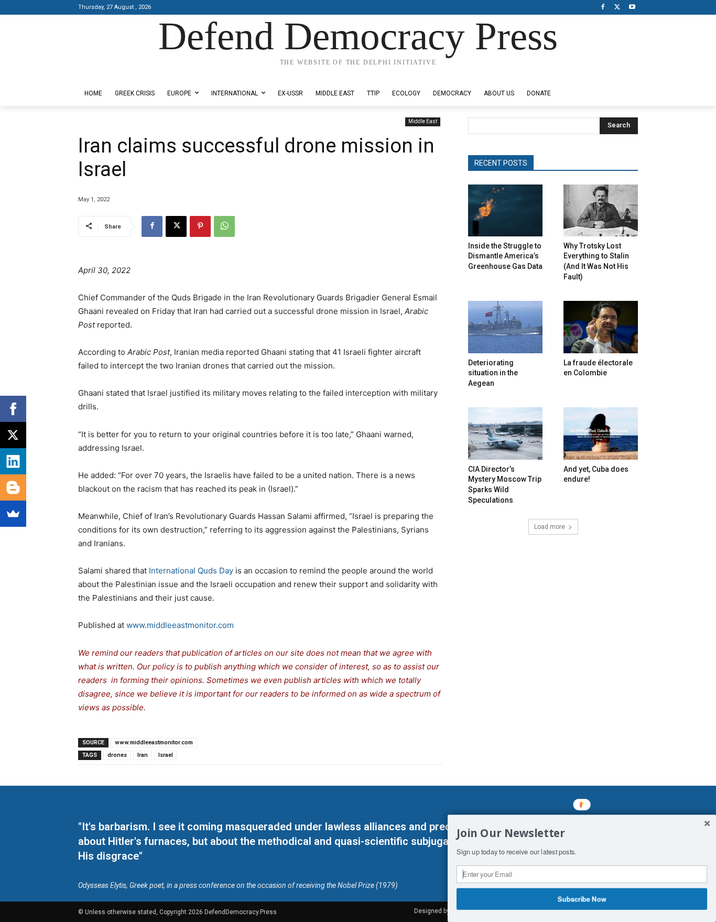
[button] (582, 833)
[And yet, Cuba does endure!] (600, 433)
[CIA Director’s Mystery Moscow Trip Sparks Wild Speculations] (505, 433)
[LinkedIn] (13, 461)
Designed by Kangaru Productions (119, 72)
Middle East (422, 121)
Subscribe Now (582, 898)
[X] (617, 8)
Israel (165, 755)
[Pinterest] (200, 226)
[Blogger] (13, 487)
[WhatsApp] (224, 226)
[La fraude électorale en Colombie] (600, 327)
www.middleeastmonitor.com (180, 625)
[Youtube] (632, 8)
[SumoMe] (13, 514)
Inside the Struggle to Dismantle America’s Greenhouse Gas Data (505, 256)
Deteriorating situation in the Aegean (493, 373)
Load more (549, 526)
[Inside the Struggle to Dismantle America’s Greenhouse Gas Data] (505, 210)
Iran (142, 755)
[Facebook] (603, 8)
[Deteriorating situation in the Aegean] (505, 327)
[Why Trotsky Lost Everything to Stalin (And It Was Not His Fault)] (600, 210)
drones (117, 755)
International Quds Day (191, 571)
